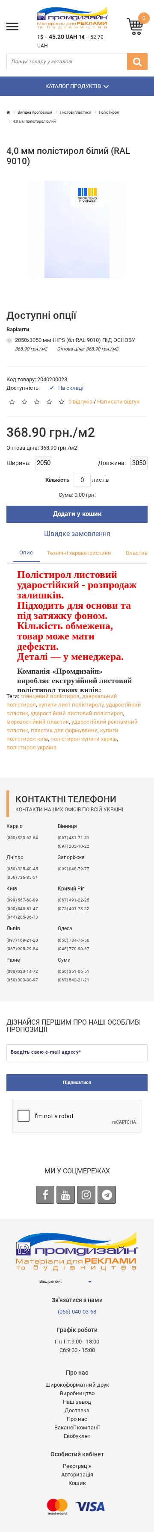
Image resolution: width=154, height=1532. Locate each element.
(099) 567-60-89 (22, 900)
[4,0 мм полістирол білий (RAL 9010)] (77, 229)
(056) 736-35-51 (22, 877)
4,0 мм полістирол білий (34, 121)
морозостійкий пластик (37, 722)
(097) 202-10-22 (73, 846)
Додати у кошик (77, 514)
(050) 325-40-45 (22, 868)
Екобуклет (77, 1436)
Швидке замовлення (77, 534)
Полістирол (109, 112)
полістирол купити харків (83, 739)
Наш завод (77, 1402)
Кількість (57, 480)
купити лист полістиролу (71, 704)
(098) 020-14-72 (22, 971)
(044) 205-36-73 (22, 917)
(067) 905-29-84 (22, 948)
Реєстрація (77, 1466)
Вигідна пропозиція (35, 112)
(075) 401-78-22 (73, 908)
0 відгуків (80, 401)
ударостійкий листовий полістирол (77, 713)
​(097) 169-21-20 (22, 940)
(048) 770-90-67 (73, 948)
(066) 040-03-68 (77, 1311)
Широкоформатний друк (77, 1385)
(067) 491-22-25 (73, 900)
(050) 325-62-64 (22, 837)
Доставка (77, 1410)
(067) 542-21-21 (73, 980)
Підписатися (77, 1082)
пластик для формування (64, 730)
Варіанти (17, 329)
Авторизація (77, 1474)
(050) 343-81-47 (22, 908)
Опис (26, 552)
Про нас (77, 1419)
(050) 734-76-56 (73, 940)
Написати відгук (118, 401)
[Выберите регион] (89, 1281)
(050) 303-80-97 (22, 980)
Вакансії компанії (77, 1427)
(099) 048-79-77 (73, 868)
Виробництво (77, 1393)
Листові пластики (75, 112)
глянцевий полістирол (50, 696)
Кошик (77, 1483)
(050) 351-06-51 (73, 971)
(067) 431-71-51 (73, 837)
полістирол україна (31, 747)
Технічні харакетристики (79, 553)
